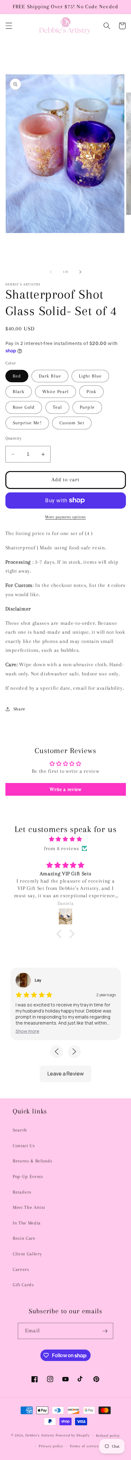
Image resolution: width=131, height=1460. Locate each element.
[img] (65, 839)
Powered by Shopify (73, 1435)
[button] (8, 25)
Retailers (22, 1192)
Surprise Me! (27, 423)
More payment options (65, 517)
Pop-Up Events (28, 1176)
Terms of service (84, 1446)
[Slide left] (51, 272)
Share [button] (19, 709)
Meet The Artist (29, 1207)
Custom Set (71, 423)
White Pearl (55, 391)
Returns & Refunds (32, 1161)
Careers (21, 1269)
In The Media (27, 1223)
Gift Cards (23, 1284)
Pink (91, 391)
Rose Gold (24, 407)
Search (20, 1130)
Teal (57, 407)
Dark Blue (50, 376)
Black (19, 391)
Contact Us (24, 1145)
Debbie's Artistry (39, 1435)
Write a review (65, 789)
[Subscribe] (105, 1331)
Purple (87, 407)
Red (17, 376)
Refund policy (108, 1435)
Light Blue (90, 376)
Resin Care (24, 1238)
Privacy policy (51, 1446)
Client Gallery (27, 1254)
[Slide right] (80, 272)
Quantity (13, 438)
